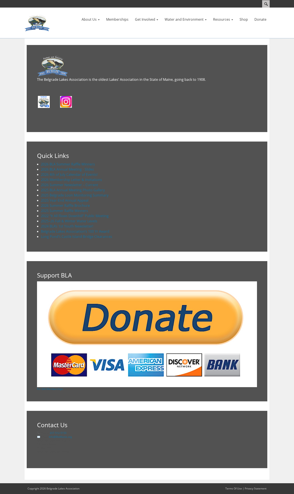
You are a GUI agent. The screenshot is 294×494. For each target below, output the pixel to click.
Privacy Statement (255, 488)
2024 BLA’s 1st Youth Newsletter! (67, 226)
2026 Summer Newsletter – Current (69, 184)
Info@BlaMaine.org (60, 437)
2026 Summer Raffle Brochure (65, 205)
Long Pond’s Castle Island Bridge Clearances (76, 236)
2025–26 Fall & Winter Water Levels (69, 221)
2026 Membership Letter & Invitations (71, 179)
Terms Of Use (233, 488)
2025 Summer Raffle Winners (64, 210)
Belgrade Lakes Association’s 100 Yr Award (75, 231)
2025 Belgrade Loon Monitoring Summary (74, 195)
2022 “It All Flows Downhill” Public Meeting (75, 215)
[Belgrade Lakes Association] (37, 23)
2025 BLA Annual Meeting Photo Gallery (73, 190)
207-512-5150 (58, 433)
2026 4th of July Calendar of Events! (69, 174)
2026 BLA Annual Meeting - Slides (67, 169)
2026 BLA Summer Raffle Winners (68, 164)
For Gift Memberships (50, 389)
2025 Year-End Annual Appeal (64, 200)
